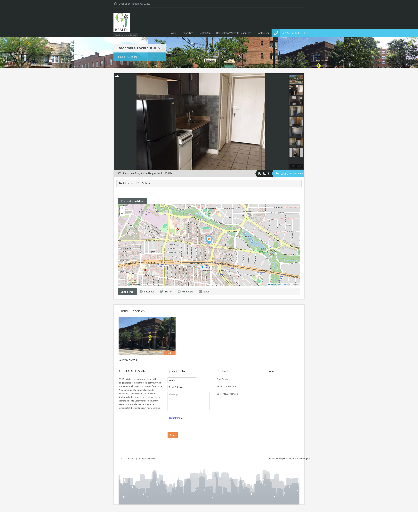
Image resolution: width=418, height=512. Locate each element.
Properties (187, 32)
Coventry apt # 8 (128, 359)
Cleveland (132, 56)
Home (172, 32)
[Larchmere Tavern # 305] (209, 240)
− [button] (122, 213)
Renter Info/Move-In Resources (233, 32)
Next (285, 122)
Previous (116, 122)
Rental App (205, 32)
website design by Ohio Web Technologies (289, 458)
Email (206, 291)
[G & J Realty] (121, 24)
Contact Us (263, 32)
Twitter (168, 291)
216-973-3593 (294, 33)
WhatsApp (187, 291)
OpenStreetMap (283, 284)
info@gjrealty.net (141, 3)
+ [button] (122, 208)
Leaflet (271, 284)
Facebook (149, 291)
